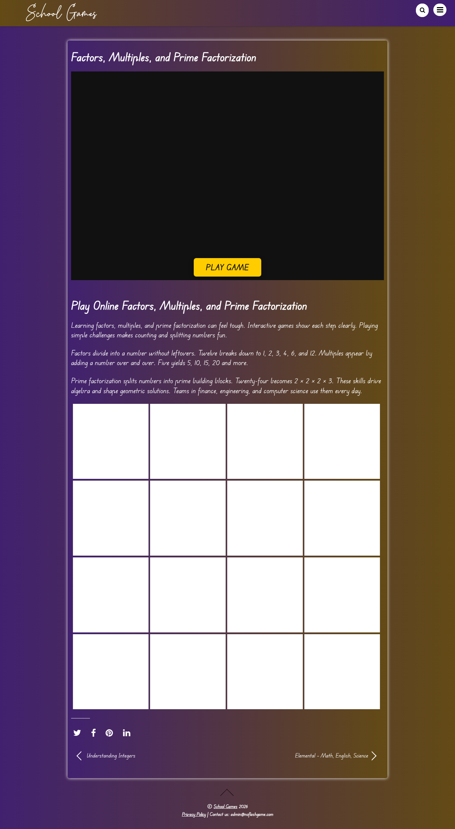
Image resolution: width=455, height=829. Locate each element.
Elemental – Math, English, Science (302, 755)
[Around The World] (188, 441)
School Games (225, 806)
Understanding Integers (111, 755)
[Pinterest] (111, 733)
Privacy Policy (194, 814)
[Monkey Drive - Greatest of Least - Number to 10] (111, 518)
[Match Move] (342, 441)
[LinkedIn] (128, 733)
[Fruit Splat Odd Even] (188, 518)
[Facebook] (95, 733)
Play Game (228, 267)
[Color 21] (265, 441)
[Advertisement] (227, 208)
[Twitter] (79, 733)
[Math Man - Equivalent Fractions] (265, 518)
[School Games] (61, 18)
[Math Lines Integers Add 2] (342, 518)
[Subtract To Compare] (111, 441)
